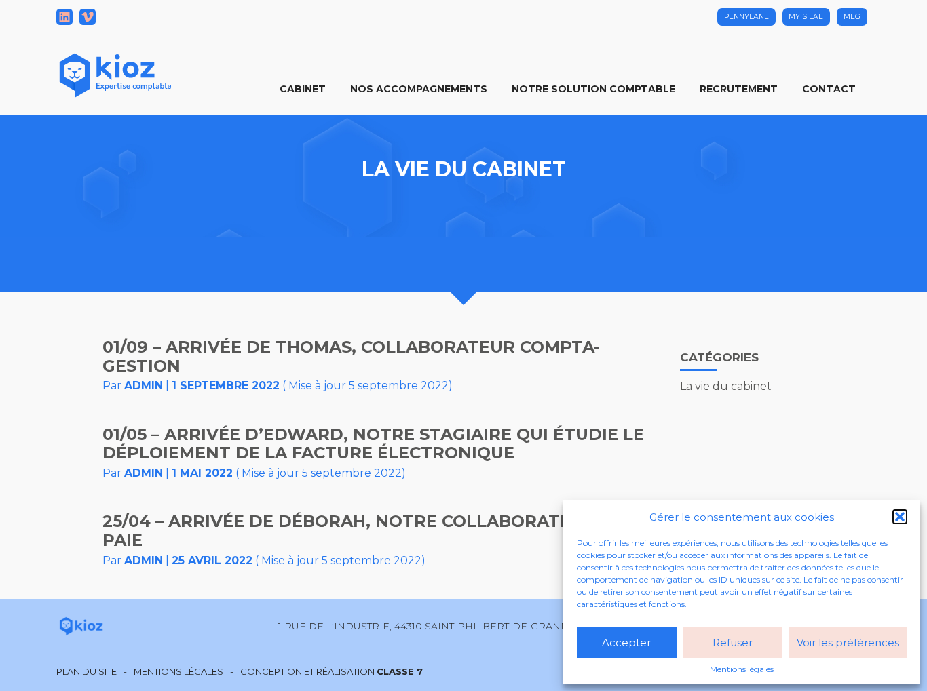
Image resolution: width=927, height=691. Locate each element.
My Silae (806, 16)
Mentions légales (742, 669)
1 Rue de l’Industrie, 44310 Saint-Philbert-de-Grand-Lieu (437, 626)
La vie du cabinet (726, 386)
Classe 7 (400, 671)
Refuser (733, 642)
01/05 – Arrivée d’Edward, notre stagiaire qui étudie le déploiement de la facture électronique (373, 444)
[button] (900, 517)
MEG (852, 16)
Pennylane (746, 16)
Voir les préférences (848, 642)
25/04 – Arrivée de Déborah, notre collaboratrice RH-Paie (369, 530)
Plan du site (86, 672)
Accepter (626, 642)
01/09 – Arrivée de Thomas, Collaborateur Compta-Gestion (351, 356)
